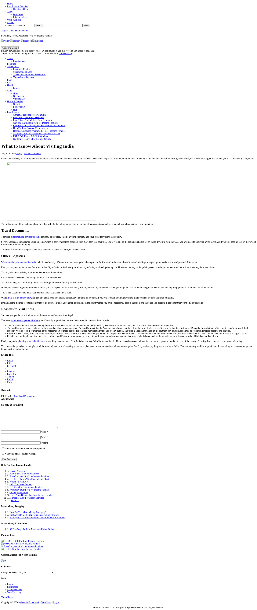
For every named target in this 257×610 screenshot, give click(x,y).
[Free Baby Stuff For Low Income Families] (22, 541)
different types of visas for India (25, 237)
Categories (6, 572)
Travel (10, 58)
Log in (10, 584)
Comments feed (14, 589)
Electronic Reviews (22, 69)
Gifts (9, 90)
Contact (10, 22)
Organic (17, 104)
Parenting (11, 64)
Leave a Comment (32, 153)
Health (10, 85)
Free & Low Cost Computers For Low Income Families (39, 125)
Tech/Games (13, 66)
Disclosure (18, 14)
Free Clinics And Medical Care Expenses (32, 120)
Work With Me (14, 19)
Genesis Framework (29, 602)
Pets (9, 82)
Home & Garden (15, 101)
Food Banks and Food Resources (28, 117)
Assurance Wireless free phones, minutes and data (36, 133)
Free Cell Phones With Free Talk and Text (29, 479)
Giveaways (18, 96)
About (10, 11)
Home (10, 3)
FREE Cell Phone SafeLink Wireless (30, 136)
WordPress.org (14, 592)
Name (43, 432)
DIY (15, 109)
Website (44, 443)
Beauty (16, 88)
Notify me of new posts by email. (20, 454)
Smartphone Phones (22, 72)
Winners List (19, 98)
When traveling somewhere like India (18, 262)
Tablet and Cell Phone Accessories (29, 74)
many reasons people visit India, (26, 320)
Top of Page (7, 597)
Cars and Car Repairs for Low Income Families (35, 123)
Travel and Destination (24, 396)
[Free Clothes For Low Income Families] (20, 543)
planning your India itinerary (31, 341)
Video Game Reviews (23, 77)
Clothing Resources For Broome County (32, 139)
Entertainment (19, 61)
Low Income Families (17, 6)
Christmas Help (20, 9)
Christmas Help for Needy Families (29, 115)
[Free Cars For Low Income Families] (21, 549)
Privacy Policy (20, 17)
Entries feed (12, 587)
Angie (19, 153)
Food (9, 80)
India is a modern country (19, 297)
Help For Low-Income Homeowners (30, 128)
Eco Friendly (19, 106)
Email (43, 437)
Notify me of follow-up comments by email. (25, 448)
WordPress (46, 602)
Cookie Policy (65, 53)
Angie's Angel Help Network (15, 30)
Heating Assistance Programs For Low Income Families (39, 131)
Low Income (13, 112)
